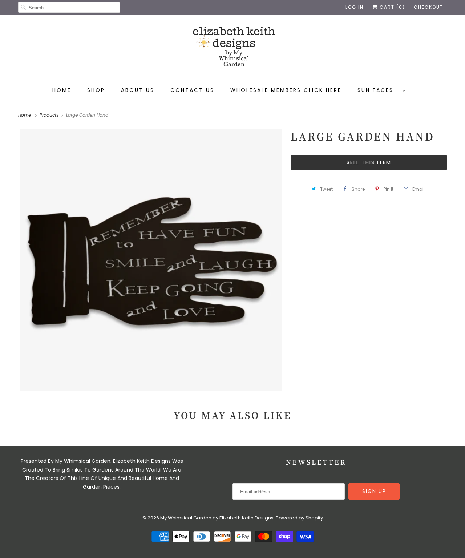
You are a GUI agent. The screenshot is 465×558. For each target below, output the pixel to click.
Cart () (391, 7)
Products (50, 115)
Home (61, 90)
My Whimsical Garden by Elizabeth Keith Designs (217, 517)
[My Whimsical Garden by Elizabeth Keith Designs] (232, 49)
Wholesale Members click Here (285, 90)
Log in (354, 7)
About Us (137, 90)
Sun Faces (378, 90)
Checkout (428, 7)
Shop (96, 90)
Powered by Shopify (299, 517)
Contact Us (192, 90)
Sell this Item (369, 162)
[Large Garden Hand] (151, 260)
